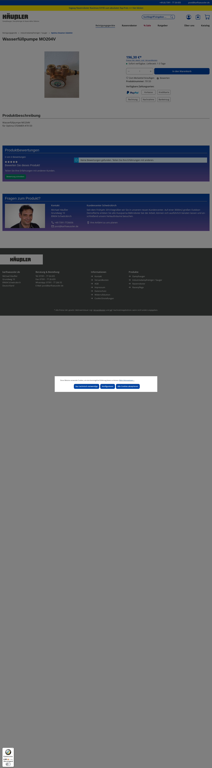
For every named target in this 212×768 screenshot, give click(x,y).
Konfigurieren (107, 386)
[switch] (8, 764)
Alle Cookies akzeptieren (128, 386)
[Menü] (12, 749)
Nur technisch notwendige (86, 386)
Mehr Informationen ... (126, 380)
